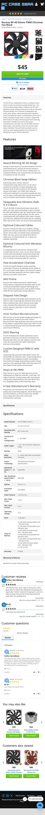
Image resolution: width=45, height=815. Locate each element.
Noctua (20, 27)
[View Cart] (41, 4)
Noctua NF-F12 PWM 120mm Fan (31, 771)
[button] (8, 669)
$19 (13, 727)
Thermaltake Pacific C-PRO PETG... (31, 731)
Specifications (9, 405)
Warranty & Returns (11, 558)
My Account (31, 796)
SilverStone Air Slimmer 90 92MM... (14, 731)
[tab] (22, 633)
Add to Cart (22, 74)
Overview (7, 97)
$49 (13, 767)
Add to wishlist (23, 82)
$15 (31, 727)
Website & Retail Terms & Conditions (13, 800)
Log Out (39, 796)
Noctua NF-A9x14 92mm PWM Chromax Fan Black (14, 771)
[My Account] (37, 4)
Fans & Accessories (14, 19)
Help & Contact (20, 796)
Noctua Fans (27, 19)
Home (4, 19)
